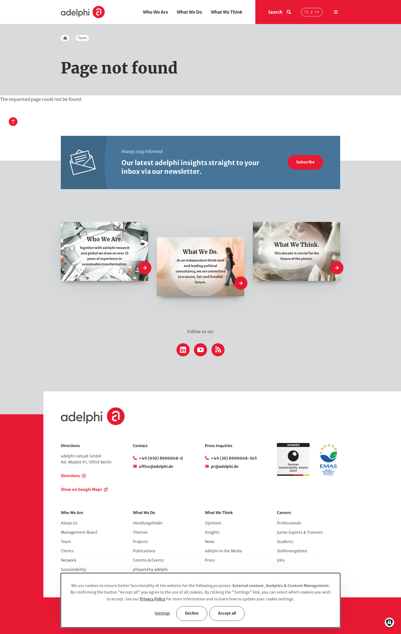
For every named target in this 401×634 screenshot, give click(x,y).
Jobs (281, 560)
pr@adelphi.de (224, 466)
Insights (212, 532)
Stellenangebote (292, 550)
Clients (67, 550)
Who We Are (155, 12)
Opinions (213, 523)
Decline (192, 613)
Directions (70, 475)
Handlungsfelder (148, 523)
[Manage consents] (389, 622)
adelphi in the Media (223, 550)
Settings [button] (162, 613)
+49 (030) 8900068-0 (161, 458)
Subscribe (305, 162)
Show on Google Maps (81, 489)
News (210, 541)
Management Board (79, 532)
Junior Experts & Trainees (300, 532)
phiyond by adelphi (150, 569)
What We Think (227, 12)
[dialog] (200, 600)
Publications (144, 550)
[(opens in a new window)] (328, 474)
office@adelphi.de (156, 466)
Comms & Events (148, 560)
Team (82, 38)
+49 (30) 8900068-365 (234, 458)
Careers (284, 512)
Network (68, 560)
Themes (140, 532)
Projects (140, 541)
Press (210, 560)
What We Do (189, 12)
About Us (69, 523)
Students (285, 541)
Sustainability (73, 569)
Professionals (289, 523)
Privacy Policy (152, 599)
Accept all (227, 613)
